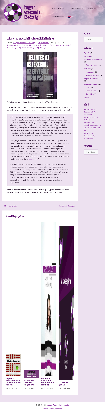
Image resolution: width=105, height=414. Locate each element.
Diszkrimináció (65, 45)
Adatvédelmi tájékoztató (52, 409)
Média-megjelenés (91, 84)
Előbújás (43, 47)
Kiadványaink (92, 8)
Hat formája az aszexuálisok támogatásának (29, 383)
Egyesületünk (76, 8)
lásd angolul (33, 159)
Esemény (87, 53)
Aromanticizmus (90, 109)
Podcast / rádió (91, 91)
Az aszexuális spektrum (63, 384)
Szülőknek (88, 133)
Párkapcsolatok (90, 122)
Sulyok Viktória (43, 43)
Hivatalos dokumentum (93, 59)
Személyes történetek (92, 129)
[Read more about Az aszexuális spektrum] (66, 303)
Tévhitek (88, 138)
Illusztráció (90, 72)
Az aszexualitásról (59, 8)
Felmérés (87, 56)
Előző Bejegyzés (9, 206)
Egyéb (86, 97)
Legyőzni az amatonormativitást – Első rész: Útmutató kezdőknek (13, 382)
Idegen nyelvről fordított (38, 45)
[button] (67, 8)
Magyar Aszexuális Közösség (32, 12)
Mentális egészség (14, 47)
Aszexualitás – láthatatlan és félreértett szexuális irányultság (48, 382)
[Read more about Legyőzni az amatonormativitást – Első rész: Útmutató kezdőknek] (13, 365)
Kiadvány (25, 45)
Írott (87, 87)
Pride (87, 120)
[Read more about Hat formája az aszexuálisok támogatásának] (31, 374)
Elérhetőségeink (58, 16)
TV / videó (90, 94)
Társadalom (54, 45)
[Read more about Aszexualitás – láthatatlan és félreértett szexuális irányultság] (48, 299)
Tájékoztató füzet (14, 45)
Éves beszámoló (92, 65)
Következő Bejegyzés (68, 206)
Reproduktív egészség (30, 47)
